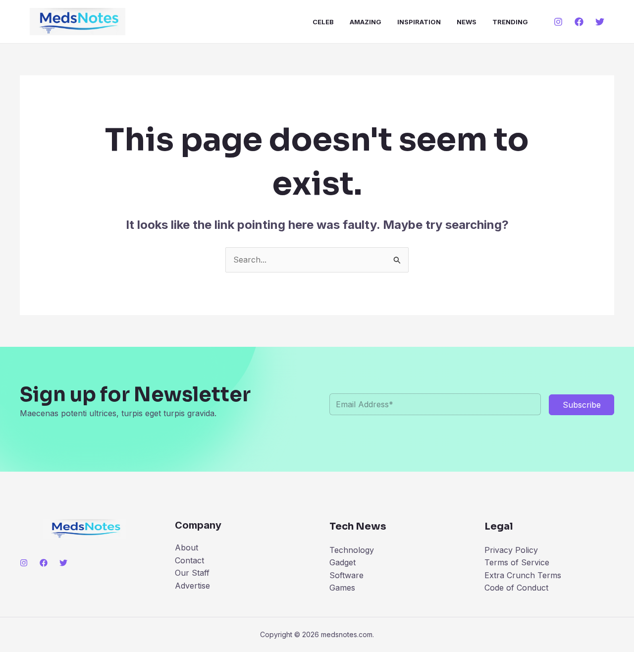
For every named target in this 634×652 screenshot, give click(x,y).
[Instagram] (558, 21)
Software (346, 575)
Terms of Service (516, 562)
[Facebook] (579, 21)
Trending (510, 22)
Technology (351, 550)
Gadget (342, 562)
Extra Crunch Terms (522, 575)
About (186, 547)
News (466, 22)
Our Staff (192, 573)
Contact (189, 560)
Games (342, 588)
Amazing (365, 22)
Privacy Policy (511, 550)
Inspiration (419, 22)
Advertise (192, 586)
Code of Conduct (516, 588)
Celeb (323, 22)
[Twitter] (599, 21)
